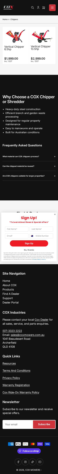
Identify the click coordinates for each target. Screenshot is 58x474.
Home (5, 19)
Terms (44, 259)
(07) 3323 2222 (12, 330)
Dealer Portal (11, 302)
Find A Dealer (11, 293)
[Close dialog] (55, 214)
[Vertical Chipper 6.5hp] (15, 36)
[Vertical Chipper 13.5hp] (42, 35)
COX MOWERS (32, 470)
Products (8, 289)
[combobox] (32, 236)
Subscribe (44, 424)
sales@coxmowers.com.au (27, 334)
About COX (10, 285)
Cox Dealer (41, 319)
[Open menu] (52, 7)
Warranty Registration (16, 385)
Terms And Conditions (16, 370)
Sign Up (29, 243)
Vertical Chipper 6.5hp (14, 48)
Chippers (14, 19)
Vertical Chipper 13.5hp (41, 47)
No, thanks (29, 250)
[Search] (32, 7)
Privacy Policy (11, 377)
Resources (9, 363)
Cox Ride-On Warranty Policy (21, 392)
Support (8, 298)
